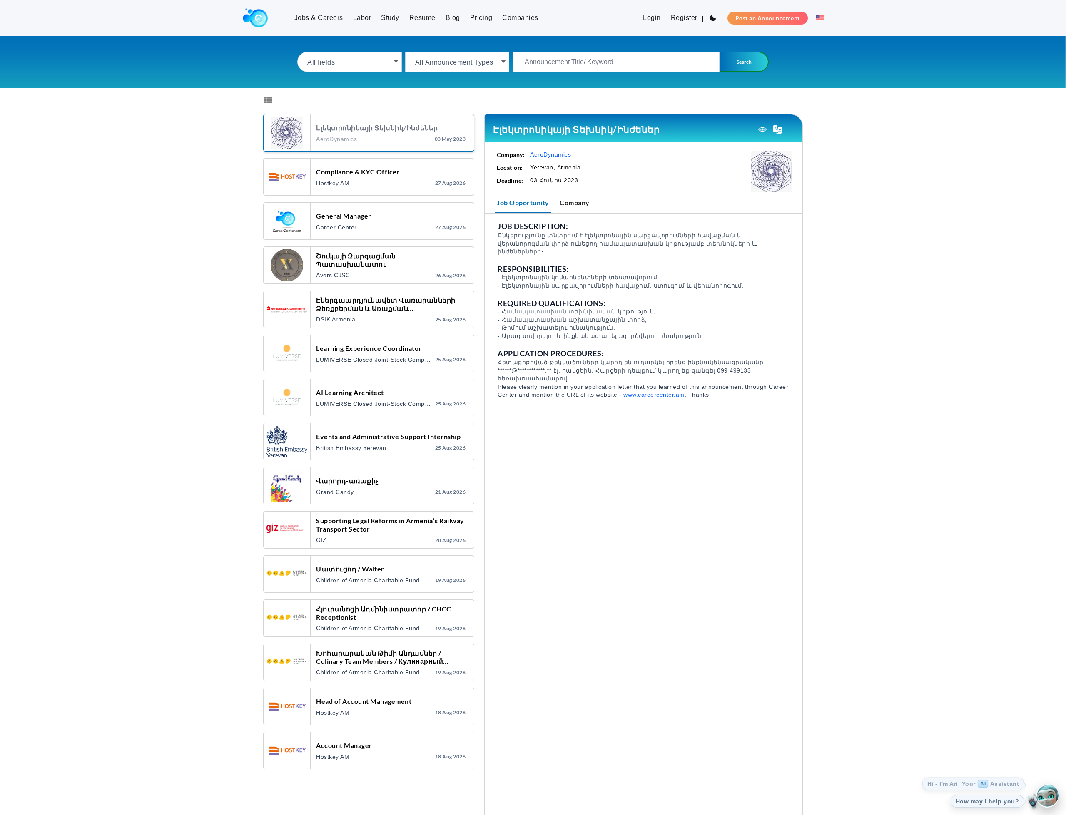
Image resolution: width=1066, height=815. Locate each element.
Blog (453, 17)
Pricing (481, 17)
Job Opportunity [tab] (523, 202)
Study (390, 17)
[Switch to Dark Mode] (713, 18)
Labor (362, 17)
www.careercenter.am (654, 394)
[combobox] (349, 62)
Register (684, 17)
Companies (520, 17)
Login (652, 17)
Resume (422, 17)
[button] (817, 18)
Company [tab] (575, 202)
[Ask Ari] (1047, 796)
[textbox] (349, 62)
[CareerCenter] (255, 17)
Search (744, 62)
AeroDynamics (550, 154)
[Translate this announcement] (777, 129)
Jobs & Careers (318, 17)
